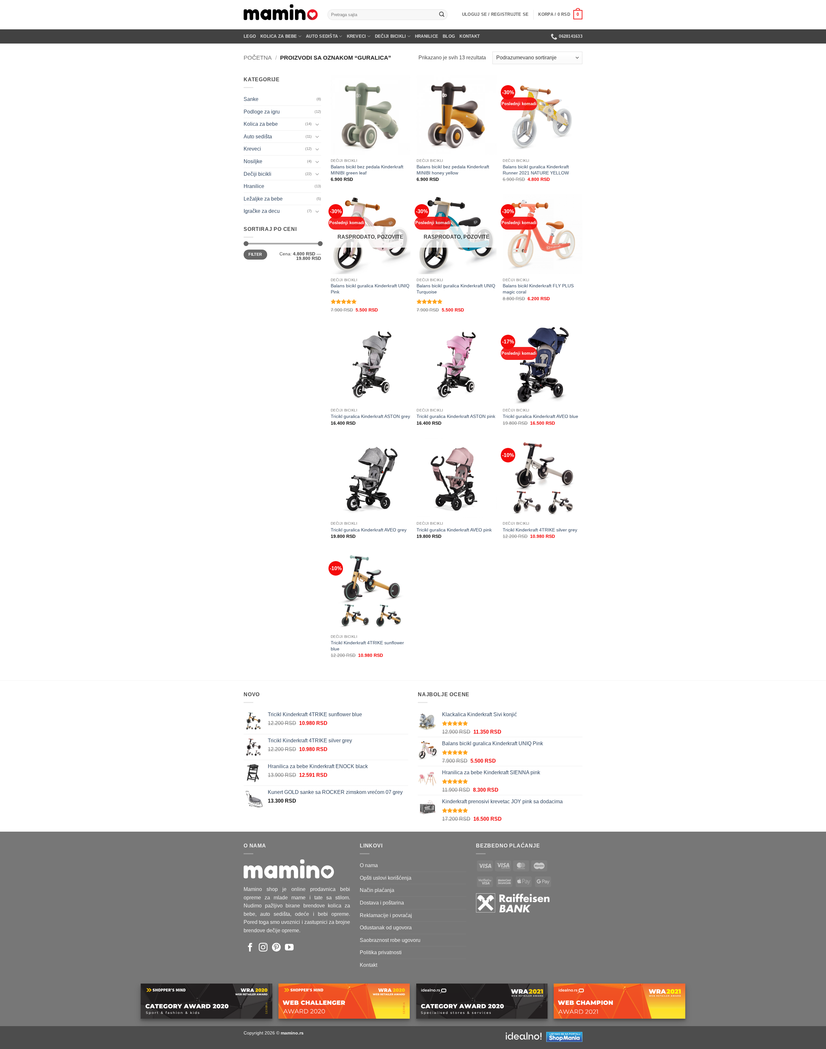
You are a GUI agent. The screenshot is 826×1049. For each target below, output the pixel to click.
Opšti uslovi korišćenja (385, 878)
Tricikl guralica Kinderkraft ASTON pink (456, 416)
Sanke (251, 99)
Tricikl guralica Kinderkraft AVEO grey (369, 529)
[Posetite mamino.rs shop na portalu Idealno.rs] (524, 1036)
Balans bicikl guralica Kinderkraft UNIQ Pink (370, 288)
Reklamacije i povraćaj (386, 915)
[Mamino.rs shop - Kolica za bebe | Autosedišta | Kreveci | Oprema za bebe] (281, 14)
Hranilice (426, 36)
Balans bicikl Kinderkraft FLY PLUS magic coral (538, 288)
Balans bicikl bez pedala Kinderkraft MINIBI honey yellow (453, 169)
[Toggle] (317, 124)
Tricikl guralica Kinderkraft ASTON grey (370, 416)
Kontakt (469, 36)
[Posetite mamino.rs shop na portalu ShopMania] (564, 1036)
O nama (369, 865)
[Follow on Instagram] (263, 948)
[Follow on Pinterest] (276, 948)
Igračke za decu (262, 211)
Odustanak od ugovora (386, 927)
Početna (258, 57)
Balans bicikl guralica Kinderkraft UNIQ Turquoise (456, 288)
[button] (495, 14)
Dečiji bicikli (390, 36)
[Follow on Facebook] (250, 948)
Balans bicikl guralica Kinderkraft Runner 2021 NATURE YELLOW (536, 169)
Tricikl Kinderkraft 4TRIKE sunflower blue (367, 645)
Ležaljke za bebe (263, 199)
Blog (449, 36)
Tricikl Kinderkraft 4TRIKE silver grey (540, 529)
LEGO (250, 36)
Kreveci (356, 36)
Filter (255, 254)
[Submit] (441, 14)
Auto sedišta (322, 36)
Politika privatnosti (381, 952)
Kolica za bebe (278, 36)
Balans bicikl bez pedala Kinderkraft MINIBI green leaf (367, 169)
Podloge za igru (262, 111)
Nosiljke (253, 161)
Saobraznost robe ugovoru (390, 940)
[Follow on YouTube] (289, 948)
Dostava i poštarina (382, 903)
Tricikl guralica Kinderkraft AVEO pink (454, 529)
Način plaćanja (377, 890)
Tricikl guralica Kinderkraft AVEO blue (540, 416)
